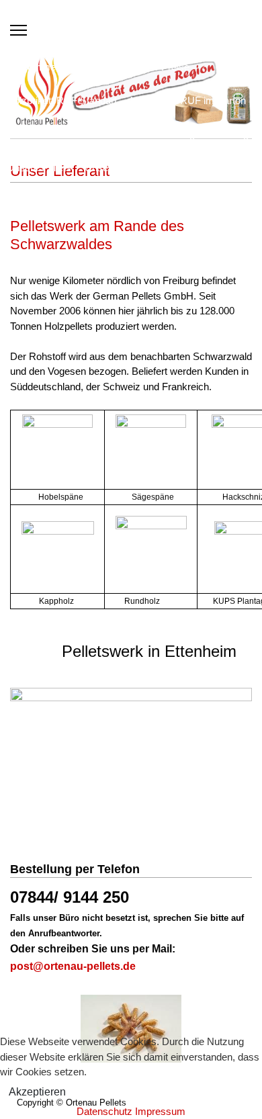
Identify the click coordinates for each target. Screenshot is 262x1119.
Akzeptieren (37, 1092)
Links (177, 167)
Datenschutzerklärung (58, 201)
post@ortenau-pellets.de (73, 966)
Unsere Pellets (39, 167)
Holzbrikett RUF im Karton (188, 100)
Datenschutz (104, 1111)
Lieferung (228, 134)
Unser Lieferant (118, 167)
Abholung (174, 134)
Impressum (160, 1111)
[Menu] (18, 30)
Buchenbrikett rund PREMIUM (73, 134)
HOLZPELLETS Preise (138, 67)
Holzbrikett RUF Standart (62, 100)
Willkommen (34, 67)
